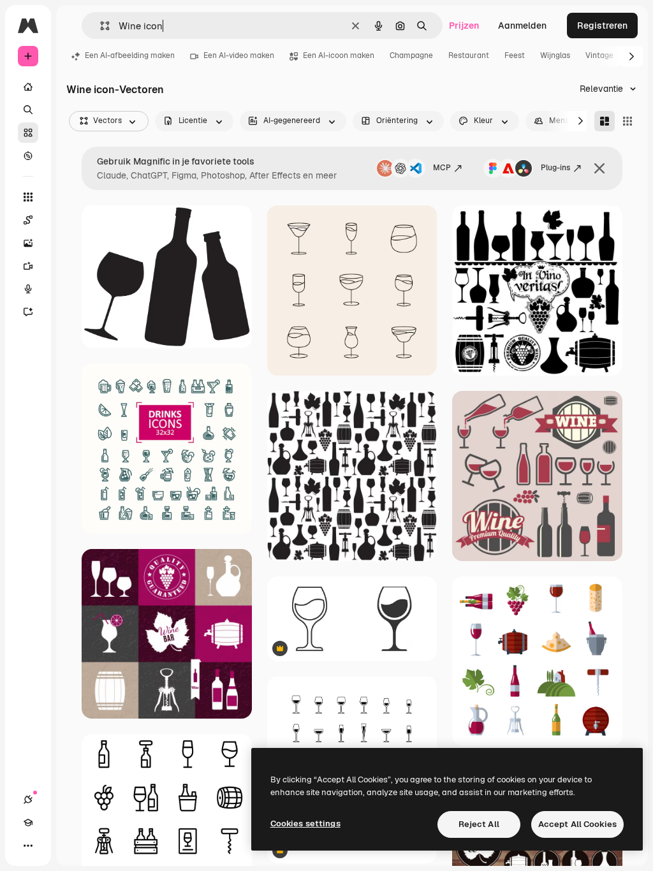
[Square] (627, 121)
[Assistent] (28, 312)
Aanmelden (522, 25)
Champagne (411, 55)
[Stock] (28, 132)
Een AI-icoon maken (338, 55)
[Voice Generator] (28, 289)
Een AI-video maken (238, 55)
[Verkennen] (28, 155)
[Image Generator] (28, 243)
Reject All (479, 824)
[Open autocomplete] (99, 26)
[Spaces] (28, 220)
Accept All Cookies (577, 824)
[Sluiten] (599, 168)
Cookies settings (305, 823)
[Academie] (28, 822)
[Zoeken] (28, 109)
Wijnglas (555, 55)
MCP (442, 168)
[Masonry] (604, 121)
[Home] (28, 87)
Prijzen (464, 25)
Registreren (602, 25)
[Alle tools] (28, 197)
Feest (514, 55)
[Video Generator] (28, 266)
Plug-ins (555, 168)
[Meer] (28, 845)
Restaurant (468, 55)
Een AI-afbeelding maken (130, 55)
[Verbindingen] (28, 799)
